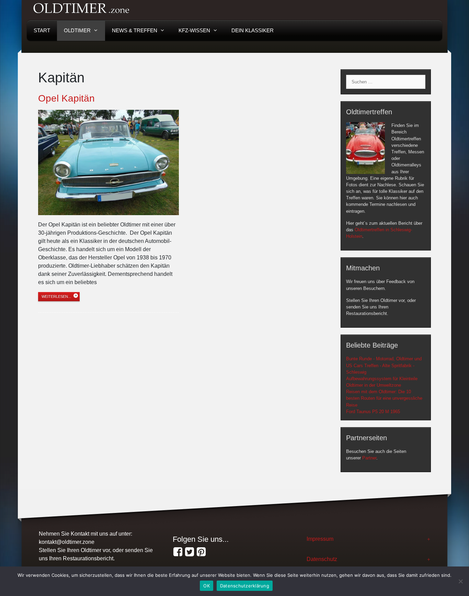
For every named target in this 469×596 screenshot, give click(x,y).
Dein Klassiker (252, 30)
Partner (369, 457)
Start (42, 30)
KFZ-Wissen (194, 30)
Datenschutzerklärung (244, 585)
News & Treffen (134, 30)
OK (206, 585)
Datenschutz (322, 559)
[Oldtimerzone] (201, 552)
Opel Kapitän (66, 98)
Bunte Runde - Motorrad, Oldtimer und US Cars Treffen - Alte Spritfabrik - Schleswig (384, 365)
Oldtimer (77, 30)
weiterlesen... (56, 296)
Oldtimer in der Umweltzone (373, 385)
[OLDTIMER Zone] (189, 552)
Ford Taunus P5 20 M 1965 (373, 411)
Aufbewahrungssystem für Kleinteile (381, 378)
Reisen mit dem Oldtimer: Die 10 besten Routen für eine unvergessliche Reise (384, 398)
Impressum (320, 539)
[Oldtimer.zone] (177, 552)
